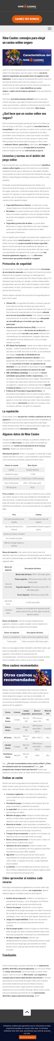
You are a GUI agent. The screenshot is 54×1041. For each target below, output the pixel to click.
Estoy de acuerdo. (27, 1037)
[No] (51, 1032)
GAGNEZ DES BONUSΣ (27, 19)
